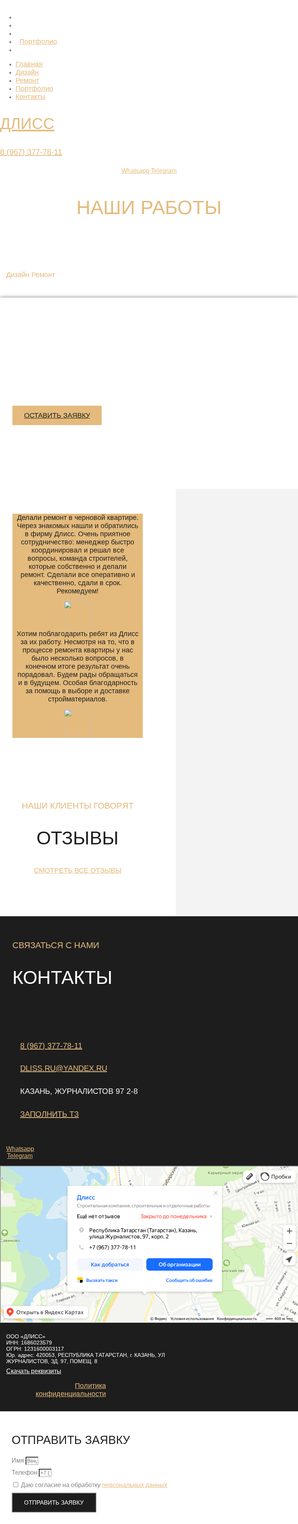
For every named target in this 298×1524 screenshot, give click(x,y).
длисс (27, 123)
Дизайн (31, 25)
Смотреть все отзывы (77, 870)
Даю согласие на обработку (94, 1485)
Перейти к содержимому (35, 3)
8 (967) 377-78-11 (31, 152)
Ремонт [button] (43, 275)
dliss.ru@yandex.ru (63, 1068)
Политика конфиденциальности (71, 1390)
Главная (33, 17)
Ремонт (31, 33)
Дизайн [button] (18, 275)
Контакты (34, 50)
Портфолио (38, 41)
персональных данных (134, 1485)
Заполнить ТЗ (49, 1114)
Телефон (25, 1472)
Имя (19, 1460)
